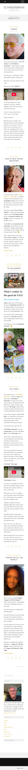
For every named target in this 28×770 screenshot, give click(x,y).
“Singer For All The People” (14, 559)
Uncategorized (7, 736)
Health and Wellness (12, 266)
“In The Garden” (14, 268)
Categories (8, 717)
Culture (15, 264)
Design (19, 264)
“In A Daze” (14, 389)
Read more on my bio (10, 713)
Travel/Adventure (7, 734)
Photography (6, 731)
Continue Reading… (8, 250)
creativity (12, 26)
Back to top (20, 768)
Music (17, 26)
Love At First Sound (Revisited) (14, 160)
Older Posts (20, 666)
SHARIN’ (14, 29)
